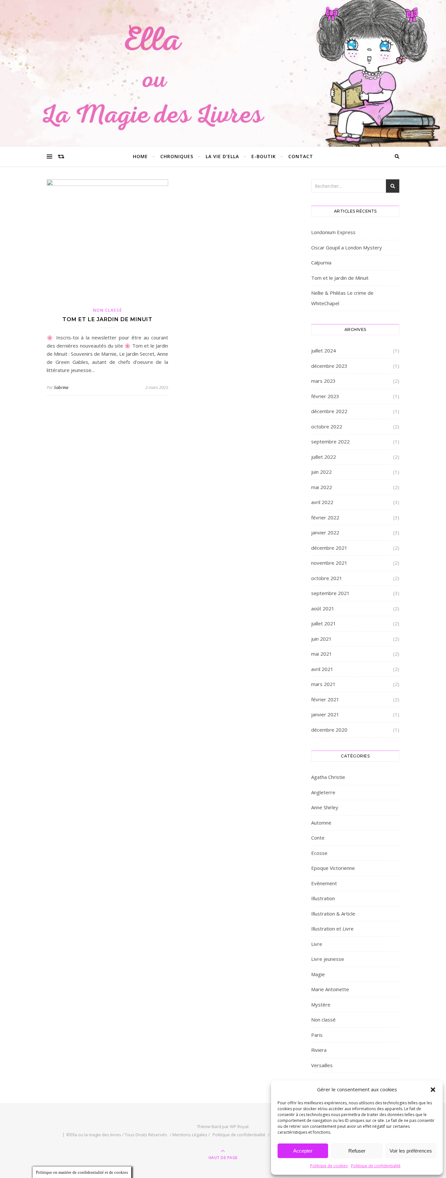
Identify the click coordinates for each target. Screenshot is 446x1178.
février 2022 (325, 517)
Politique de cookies (329, 1166)
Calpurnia (321, 262)
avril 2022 (322, 502)
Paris (317, 1035)
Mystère (320, 1004)
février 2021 (325, 699)
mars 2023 (323, 381)
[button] (433, 1089)
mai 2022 (321, 487)
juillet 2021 (323, 623)
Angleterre (323, 792)
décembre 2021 (329, 547)
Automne (321, 822)
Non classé (107, 310)
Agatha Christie (328, 777)
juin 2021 (321, 638)
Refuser (356, 1151)
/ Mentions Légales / (190, 1135)
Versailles (322, 1065)
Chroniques (176, 156)
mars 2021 (323, 684)
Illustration (323, 898)
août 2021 (322, 608)
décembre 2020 (329, 729)
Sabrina (61, 387)
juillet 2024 (323, 350)
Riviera (319, 1050)
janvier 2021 (325, 714)
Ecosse (319, 853)
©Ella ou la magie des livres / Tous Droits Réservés (116, 1135)
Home (140, 156)
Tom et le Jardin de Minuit (107, 319)
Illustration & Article (333, 913)
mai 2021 (321, 653)
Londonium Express (333, 232)
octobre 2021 (326, 578)
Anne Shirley (324, 807)
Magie (318, 974)
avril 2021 (322, 669)
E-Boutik (263, 156)
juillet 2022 (323, 457)
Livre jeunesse (327, 959)
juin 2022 (321, 472)
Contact (300, 156)
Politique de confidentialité (376, 1166)
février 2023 (325, 396)
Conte (318, 837)
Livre (316, 944)
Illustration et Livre (332, 928)
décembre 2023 (329, 366)
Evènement (324, 883)
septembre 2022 (330, 441)
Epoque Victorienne (333, 868)
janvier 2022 (325, 532)
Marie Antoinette (330, 989)
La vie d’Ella (222, 156)
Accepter (302, 1151)
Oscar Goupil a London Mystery (346, 247)
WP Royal (239, 1126)
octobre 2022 (326, 426)
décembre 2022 (329, 411)
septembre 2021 (330, 593)
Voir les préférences (411, 1151)
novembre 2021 (329, 562)
